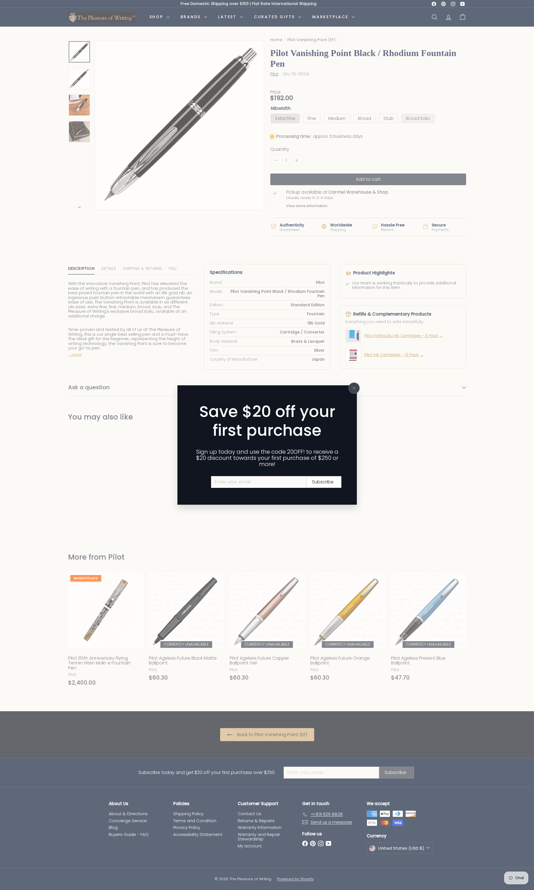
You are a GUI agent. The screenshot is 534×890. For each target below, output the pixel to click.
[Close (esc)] (354, 388)
